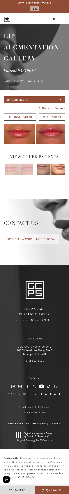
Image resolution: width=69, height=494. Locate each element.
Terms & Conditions (18, 423)
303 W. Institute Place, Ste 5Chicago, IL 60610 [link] (34, 352)
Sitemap (56, 423)
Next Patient (52, 117)
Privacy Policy (40, 423)
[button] (6, 479)
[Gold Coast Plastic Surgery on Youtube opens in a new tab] (41, 386)
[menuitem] (13, 386)
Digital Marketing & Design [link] (38, 435)
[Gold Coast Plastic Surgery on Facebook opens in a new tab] (27, 386)
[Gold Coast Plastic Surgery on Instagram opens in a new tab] (13, 386)
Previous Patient (20, 117)
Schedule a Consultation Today (31, 239)
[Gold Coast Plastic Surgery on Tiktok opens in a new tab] (48, 386)
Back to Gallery (53, 108)
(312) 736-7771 (27, 477)
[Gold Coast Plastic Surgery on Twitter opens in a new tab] (34, 386)
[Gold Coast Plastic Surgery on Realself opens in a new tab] (56, 386)
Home (7, 81)
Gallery (19, 81)
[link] (34, 360)
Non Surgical (36, 81)
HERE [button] (34, 8)
